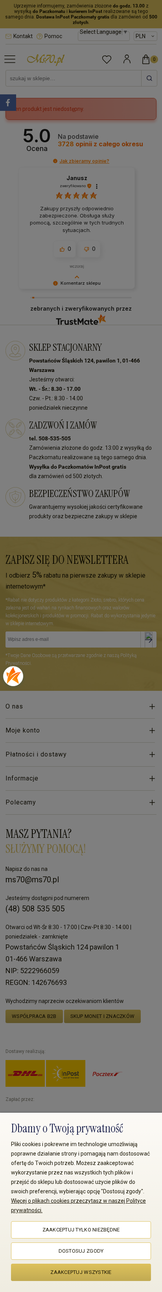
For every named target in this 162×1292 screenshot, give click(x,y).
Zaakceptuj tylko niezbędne (81, 1230)
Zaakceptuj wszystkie (80, 1272)
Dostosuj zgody (81, 1251)
